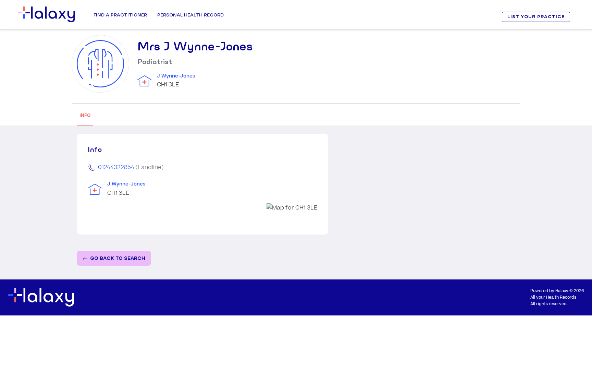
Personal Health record (190, 14)
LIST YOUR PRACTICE (535, 16)
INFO (84, 115)
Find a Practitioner (120, 14)
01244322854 (116, 167)
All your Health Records (553, 297)
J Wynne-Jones (176, 76)
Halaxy (561, 291)
